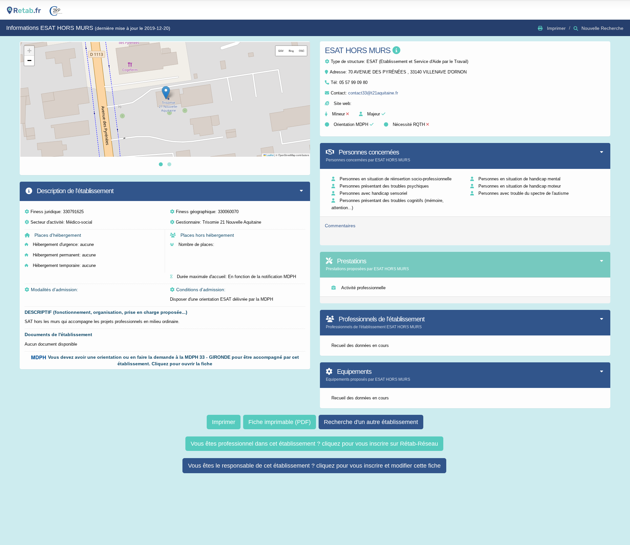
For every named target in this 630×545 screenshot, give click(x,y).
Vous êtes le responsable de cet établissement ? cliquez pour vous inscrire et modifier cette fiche (314, 465)
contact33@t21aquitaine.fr (373, 93)
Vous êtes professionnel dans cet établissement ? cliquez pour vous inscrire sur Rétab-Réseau (314, 443)
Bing (291, 50)
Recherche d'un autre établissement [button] (371, 422)
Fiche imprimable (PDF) (279, 422)
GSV (281, 50)
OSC (301, 50)
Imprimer (223, 422)
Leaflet (270, 155)
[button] (166, 92)
